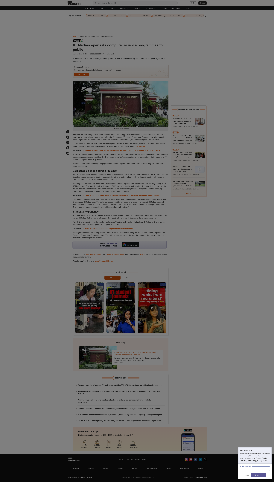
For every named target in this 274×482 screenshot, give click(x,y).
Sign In (258, 475)
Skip (247, 475)
